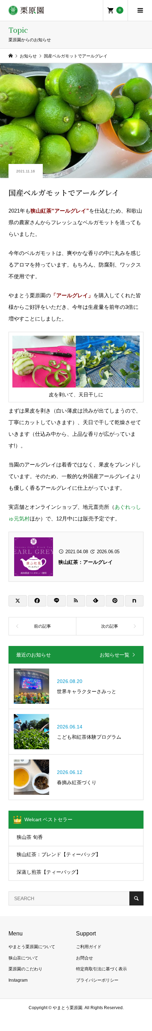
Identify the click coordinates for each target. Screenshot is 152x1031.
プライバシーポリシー (97, 980)
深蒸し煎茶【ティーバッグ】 (49, 872)
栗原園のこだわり (25, 968)
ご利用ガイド (88, 946)
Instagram (18, 980)
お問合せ (84, 958)
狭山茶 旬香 (30, 837)
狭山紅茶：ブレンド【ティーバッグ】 (59, 854)
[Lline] (56, 600)
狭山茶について (23, 958)
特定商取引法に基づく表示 (101, 968)
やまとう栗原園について (31, 946)
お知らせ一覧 (114, 655)
